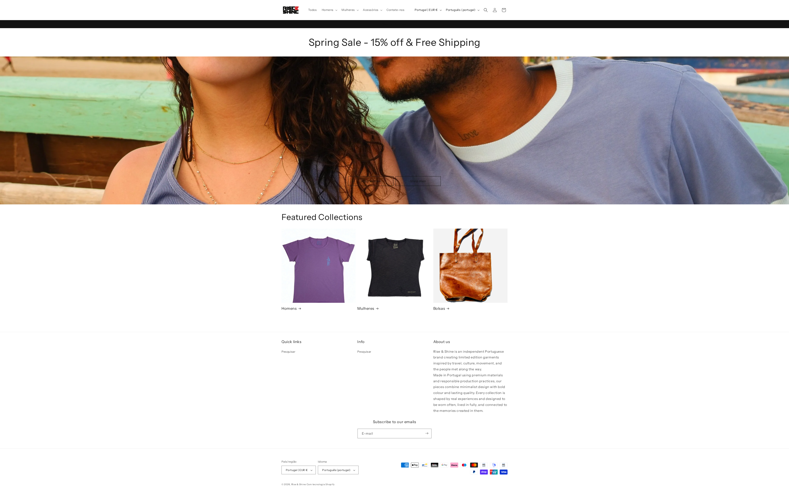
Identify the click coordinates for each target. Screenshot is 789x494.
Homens (289, 308)
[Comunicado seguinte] (506, 24)
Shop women (371, 181)
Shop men (418, 181)
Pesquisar (288, 351)
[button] (329, 10)
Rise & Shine (298, 484)
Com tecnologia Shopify (321, 484)
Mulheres (365, 308)
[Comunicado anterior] (282, 24)
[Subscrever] (426, 433)
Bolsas (439, 308)
